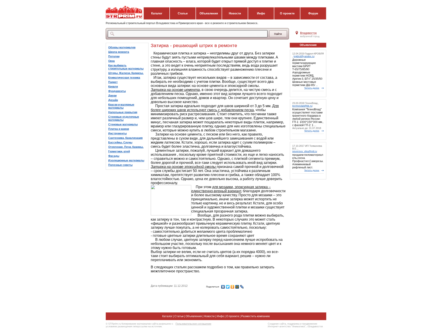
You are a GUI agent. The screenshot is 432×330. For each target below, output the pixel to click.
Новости (235, 13)
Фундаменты (117, 91)
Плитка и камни (118, 129)
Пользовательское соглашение (193, 323)
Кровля (113, 86)
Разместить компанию (255, 316)
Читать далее (311, 88)
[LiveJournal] (242, 287)
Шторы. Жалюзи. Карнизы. (126, 73)
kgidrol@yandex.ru (304, 56)
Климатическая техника (124, 77)
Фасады (113, 156)
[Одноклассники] (232, 287)
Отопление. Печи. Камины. (126, 147)
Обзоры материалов (121, 47)
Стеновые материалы (123, 124)
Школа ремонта (118, 52)
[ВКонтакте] (223, 287)
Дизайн (113, 100)
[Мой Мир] (237, 287)
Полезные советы (120, 165)
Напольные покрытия (122, 112)
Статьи (183, 13)
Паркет (113, 82)
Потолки (113, 56)
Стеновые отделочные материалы (123, 118)
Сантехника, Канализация (125, 138)
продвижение (309, 323)
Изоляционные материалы (126, 160)
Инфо (261, 13)
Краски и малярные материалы (121, 106)
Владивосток (308, 33)
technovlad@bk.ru (302, 105)
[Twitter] (227, 287)
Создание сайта (277, 323)
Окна (111, 61)
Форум (313, 13)
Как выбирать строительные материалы (126, 67)
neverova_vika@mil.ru (304, 151)
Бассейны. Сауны (120, 142)
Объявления (209, 13)
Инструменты (117, 133)
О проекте (287, 13)
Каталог (156, 13)
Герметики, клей (119, 151)
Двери (112, 95)
